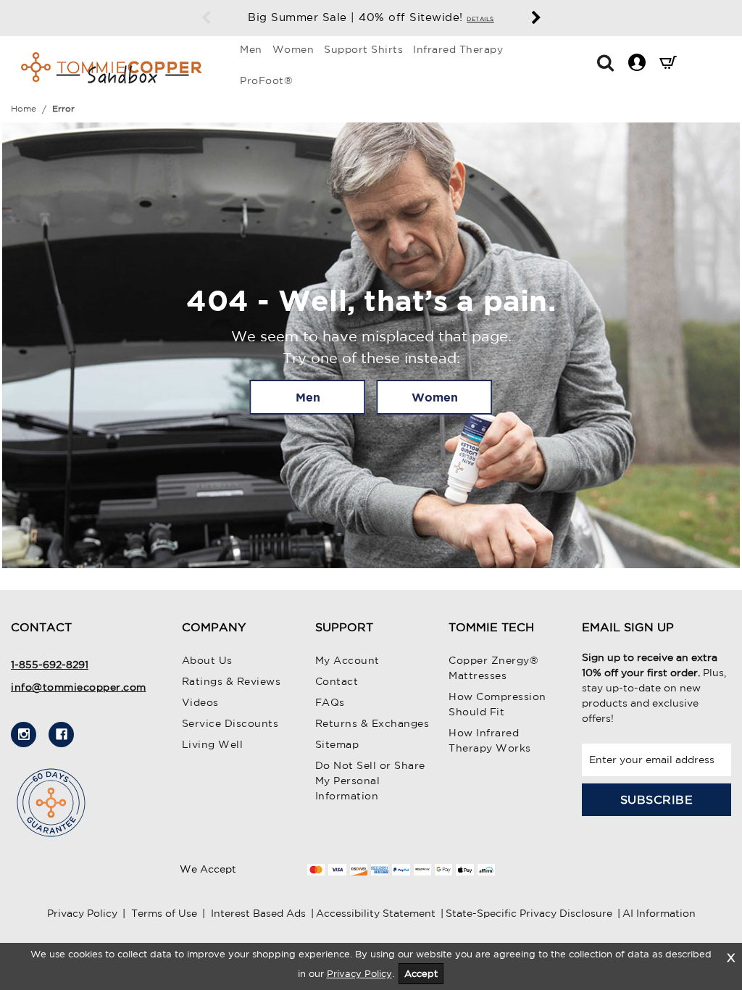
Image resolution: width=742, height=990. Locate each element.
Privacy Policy (82, 913)
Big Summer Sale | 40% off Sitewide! (371, 17)
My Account (347, 660)
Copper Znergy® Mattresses (493, 667)
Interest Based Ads (258, 913)
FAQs (330, 702)
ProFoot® (266, 80)
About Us (207, 660)
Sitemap (337, 744)
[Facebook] (61, 734)
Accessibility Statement (375, 913)
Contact (337, 681)
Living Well (212, 744)
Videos (200, 702)
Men (251, 49)
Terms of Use (164, 913)
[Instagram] (23, 734)
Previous (206, 18)
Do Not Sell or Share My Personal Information (370, 781)
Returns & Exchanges (372, 723)
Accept (421, 973)
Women (293, 49)
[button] (605, 62)
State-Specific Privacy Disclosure (529, 913)
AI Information (659, 913)
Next (536, 18)
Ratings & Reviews (231, 681)
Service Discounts (230, 723)
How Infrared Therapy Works (490, 740)
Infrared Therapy (458, 49)
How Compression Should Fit (497, 704)
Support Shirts (363, 49)
